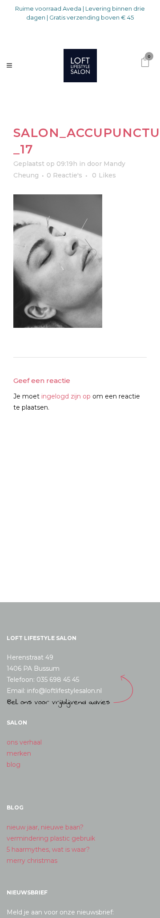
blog (13, 765)
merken (19, 753)
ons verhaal (24, 742)
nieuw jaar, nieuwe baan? (45, 827)
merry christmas (32, 861)
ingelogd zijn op (66, 396)
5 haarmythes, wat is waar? (48, 850)
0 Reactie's (64, 175)
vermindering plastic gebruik (51, 838)
